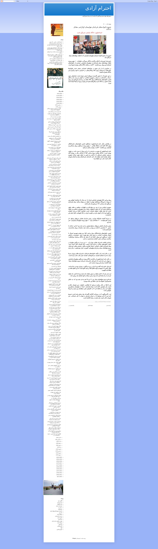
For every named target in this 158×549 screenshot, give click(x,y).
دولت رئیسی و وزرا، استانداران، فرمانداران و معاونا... (54, 189)
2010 (60, 476)
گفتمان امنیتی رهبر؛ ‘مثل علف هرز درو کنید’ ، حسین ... (54, 245)
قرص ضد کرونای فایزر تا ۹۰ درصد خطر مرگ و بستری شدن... (54, 378)
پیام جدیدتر (108, 305)
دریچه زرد (60, 507)
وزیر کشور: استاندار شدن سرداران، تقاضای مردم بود (55, 338)
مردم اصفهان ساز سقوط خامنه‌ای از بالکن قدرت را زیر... (54, 223)
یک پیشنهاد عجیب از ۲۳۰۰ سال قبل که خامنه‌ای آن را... (54, 226)
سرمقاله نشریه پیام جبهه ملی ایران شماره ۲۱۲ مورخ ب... (55, 308)
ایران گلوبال (59, 504)
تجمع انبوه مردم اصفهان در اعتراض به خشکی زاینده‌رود (54, 232)
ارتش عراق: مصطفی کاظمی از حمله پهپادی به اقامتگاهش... (54, 353)
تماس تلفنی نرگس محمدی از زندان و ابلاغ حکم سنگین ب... (54, 242)
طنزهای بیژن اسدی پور (56, 266)
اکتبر (60, 437)
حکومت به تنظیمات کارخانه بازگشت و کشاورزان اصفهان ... (54, 155)
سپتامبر (59, 439)
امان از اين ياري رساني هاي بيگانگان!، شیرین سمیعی (55, 381)
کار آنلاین (60, 524)
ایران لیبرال (59, 502)
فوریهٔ (59, 453)
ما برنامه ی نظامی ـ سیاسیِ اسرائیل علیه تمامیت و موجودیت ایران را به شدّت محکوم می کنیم (54, 56)
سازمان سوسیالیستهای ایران (56, 511)
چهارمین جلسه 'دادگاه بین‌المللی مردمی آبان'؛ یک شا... (54, 299)
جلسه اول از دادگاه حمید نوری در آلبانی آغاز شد (54, 330)
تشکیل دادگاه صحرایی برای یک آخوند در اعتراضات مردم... (54, 214)
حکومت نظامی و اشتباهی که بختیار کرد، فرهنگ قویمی (55, 335)
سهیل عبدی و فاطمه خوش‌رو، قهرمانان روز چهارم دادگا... (55, 284)
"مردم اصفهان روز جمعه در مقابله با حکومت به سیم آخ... (54, 151)
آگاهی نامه (60, 500)
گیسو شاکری (59, 529)
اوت (60, 441)
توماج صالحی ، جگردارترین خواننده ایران (55, 261)
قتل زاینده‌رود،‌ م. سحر (56, 217)
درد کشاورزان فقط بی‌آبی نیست (54, 136)
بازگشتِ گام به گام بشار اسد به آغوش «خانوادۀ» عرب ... (54, 257)
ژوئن (60, 445)
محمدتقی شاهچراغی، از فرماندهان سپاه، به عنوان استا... (55, 399)
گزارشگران (59, 526)
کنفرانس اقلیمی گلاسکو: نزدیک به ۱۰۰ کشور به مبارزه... (54, 409)
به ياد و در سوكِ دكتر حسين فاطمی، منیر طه (55, 302)
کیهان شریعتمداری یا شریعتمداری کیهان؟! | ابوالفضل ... (54, 425)
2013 (60, 470)
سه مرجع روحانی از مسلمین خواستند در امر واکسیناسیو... (54, 385)
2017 (60, 463)
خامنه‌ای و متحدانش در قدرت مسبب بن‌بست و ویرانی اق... (54, 165)
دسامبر (59, 105)
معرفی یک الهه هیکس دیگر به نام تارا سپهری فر (54, 347)
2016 (60, 465)
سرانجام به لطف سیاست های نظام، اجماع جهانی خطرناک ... (54, 428)
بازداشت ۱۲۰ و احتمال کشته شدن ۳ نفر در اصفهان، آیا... (54, 145)
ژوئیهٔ (59, 443)
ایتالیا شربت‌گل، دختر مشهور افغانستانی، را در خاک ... (55, 139)
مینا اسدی (60, 519)
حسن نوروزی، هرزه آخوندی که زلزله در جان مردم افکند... (55, 272)
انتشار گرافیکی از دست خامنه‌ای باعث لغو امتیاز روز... (54, 344)
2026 (60, 93)
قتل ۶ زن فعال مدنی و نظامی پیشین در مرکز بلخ (55, 372)
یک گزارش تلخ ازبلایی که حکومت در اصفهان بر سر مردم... (54, 114)
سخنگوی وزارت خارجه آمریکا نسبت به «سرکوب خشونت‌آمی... (55, 133)
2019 (60, 459)
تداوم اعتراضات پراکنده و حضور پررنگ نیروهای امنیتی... (54, 122)
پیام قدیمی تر (71, 305)
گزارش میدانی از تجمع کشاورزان (54, 290)
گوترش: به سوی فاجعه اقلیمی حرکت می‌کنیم (55, 406)
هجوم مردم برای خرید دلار (55, 116)
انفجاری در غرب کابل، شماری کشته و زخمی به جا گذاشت (55, 296)
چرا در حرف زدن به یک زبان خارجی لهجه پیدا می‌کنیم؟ (55, 419)
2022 (60, 101)
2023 (60, 99)
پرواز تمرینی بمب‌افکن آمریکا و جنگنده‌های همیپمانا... (54, 431)
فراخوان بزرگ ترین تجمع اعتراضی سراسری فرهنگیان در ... (54, 180)
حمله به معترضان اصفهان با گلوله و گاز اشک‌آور (54, 142)
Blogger (74, 538)
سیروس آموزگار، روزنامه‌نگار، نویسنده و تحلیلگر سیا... (55, 403)
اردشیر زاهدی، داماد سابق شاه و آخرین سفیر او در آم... (54, 237)
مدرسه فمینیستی (58, 516)
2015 (60, 467)
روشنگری (60, 509)
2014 (60, 468)
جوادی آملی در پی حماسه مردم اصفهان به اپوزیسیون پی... (54, 148)
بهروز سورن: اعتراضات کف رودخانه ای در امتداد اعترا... (55, 219)
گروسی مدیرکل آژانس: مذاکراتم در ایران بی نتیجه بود (54, 183)
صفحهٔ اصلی (90, 305)
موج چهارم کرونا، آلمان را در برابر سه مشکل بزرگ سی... (54, 292)
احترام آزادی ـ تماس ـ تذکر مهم (55, 42)
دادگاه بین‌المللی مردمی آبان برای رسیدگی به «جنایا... (54, 324)
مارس (59, 451)
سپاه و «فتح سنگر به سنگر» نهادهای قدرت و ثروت (55, 161)
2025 (60, 95)
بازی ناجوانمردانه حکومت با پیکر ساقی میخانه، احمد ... (54, 375)
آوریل (59, 449)
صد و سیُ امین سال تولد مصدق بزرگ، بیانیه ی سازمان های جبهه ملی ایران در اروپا (54, 45)
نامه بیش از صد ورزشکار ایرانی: (54, 111)
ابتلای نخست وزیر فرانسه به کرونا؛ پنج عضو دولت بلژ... (55, 199)
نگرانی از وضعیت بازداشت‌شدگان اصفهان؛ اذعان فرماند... (54, 109)
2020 (60, 457)
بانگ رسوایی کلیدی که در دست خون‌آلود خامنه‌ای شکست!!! (54, 327)
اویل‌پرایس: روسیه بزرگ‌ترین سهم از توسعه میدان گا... (54, 202)
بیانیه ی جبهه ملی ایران (56, 234)
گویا (61, 527)
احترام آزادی (98, 8)
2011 (60, 474)
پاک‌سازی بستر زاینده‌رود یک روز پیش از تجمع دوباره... (54, 168)
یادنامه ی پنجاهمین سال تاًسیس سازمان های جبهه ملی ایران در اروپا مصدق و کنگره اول (55, 63)
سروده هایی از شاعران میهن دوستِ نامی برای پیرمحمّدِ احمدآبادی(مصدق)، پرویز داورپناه (54, 49)
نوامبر (59, 106)
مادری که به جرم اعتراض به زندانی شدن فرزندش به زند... (54, 350)
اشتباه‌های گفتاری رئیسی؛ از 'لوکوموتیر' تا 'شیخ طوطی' (55, 269)
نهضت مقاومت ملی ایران (56, 332)
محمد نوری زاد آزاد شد (56, 239)
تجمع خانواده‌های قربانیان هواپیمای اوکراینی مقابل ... (54, 211)
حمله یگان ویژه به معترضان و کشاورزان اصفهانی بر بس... (54, 171)
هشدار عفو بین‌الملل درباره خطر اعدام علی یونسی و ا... (54, 196)
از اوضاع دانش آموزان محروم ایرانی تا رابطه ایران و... (55, 305)
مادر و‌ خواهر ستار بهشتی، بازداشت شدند (55, 393)
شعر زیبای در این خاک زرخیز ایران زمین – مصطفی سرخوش (54, 158)
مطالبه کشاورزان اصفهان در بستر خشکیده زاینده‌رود (55, 311)
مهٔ (60, 447)
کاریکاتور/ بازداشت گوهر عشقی (54, 390)
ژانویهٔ (59, 455)
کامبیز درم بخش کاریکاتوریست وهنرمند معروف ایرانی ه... (54, 357)
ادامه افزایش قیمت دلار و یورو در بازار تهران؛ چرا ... (54, 341)
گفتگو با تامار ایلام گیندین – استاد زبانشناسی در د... (54, 434)
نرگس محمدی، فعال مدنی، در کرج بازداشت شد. (55, 248)
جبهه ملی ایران (59, 506)
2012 (60, 472)
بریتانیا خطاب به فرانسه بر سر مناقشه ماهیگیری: (54, 416)
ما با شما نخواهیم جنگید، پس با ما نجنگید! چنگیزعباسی (54, 254)
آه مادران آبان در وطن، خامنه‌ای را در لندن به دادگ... (54, 320)
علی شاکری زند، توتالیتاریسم (56, 60)
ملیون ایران (59, 517)
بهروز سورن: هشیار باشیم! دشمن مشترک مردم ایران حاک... (54, 186)
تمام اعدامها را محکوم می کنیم (56, 58)
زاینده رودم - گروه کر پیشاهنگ (54, 124)
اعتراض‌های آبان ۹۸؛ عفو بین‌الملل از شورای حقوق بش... (54, 251)
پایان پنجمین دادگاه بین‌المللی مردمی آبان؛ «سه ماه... (55, 275)
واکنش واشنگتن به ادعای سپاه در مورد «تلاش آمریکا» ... (54, 396)
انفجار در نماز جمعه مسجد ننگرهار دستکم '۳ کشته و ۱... (54, 314)
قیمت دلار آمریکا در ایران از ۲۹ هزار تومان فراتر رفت (54, 177)
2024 (60, 97)
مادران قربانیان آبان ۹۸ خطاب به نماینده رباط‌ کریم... (54, 281)
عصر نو (60, 512)
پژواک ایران (59, 522)
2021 (60, 103)
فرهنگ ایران (59, 514)
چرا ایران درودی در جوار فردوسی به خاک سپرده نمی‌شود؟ (54, 422)
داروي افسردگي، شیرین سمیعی (54, 126)
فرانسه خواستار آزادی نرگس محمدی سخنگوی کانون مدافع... (54, 229)
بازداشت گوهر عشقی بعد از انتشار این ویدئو (55, 388)
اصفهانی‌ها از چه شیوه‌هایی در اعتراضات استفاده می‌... (55, 205)
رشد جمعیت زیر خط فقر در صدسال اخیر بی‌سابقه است (54, 413)
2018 (60, 461)
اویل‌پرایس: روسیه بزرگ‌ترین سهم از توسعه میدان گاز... (54, 264)
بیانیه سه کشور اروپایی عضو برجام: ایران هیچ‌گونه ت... (55, 174)
